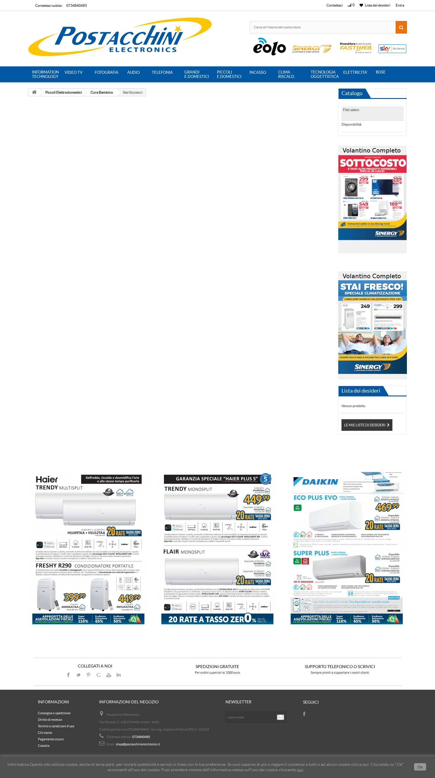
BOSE (381, 72)
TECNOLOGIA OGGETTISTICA (325, 74)
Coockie (44, 745)
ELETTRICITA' (355, 72)
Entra (400, 5)
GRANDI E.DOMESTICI (196, 74)
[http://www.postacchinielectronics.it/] (120, 37)
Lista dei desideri (360, 391)
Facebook (68, 675)
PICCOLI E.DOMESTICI (229, 74)
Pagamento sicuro (51, 739)
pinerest (88, 675)
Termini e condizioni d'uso (56, 726)
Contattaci (334, 5)
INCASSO (257, 72)
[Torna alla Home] (34, 92)
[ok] (280, 717)
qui (300, 769)
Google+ (98, 675)
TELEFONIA (162, 72)
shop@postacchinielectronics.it (138, 744)
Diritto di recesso (50, 719)
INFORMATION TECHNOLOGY (45, 74)
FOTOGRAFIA (106, 72)
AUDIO (133, 72)
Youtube (108, 675)
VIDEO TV (74, 72)
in (118, 675)
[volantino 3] (372, 324)
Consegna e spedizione (54, 713)
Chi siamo (45, 732)
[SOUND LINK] (88, 548)
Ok (420, 767)
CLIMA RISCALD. (286, 74)
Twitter (78, 675)
